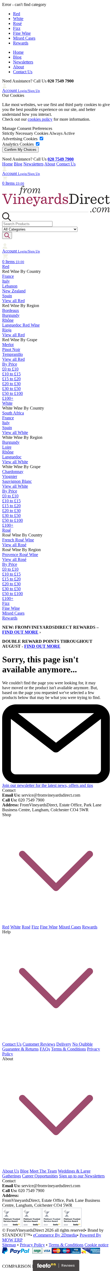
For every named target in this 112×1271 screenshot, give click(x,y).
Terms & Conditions (68, 1049)
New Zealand (14, 291)
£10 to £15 (11, 374)
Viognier (9, 476)
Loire (6, 447)
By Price (9, 364)
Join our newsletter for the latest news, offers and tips (47, 785)
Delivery (63, 1044)
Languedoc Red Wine (21, 325)
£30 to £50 (11, 388)
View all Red (13, 300)
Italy (6, 281)
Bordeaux (10, 310)
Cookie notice (96, 1245)
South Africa (13, 413)
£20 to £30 (11, 383)
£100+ (7, 398)
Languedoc (11, 457)
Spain (7, 295)
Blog (17, 57)
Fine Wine (22, 33)
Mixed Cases (24, 38)
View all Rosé (14, 544)
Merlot (8, 344)
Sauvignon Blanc (17, 481)
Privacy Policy (32, 1245)
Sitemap (9, 1245)
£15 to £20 (11, 378)
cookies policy (40, 119)
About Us (10, 1171)
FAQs (45, 1049)
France (8, 276)
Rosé (17, 23)
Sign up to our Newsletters (82, 1176)
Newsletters (23, 62)
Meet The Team (43, 1171)
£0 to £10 (10, 369)
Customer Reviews (39, 1044)
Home (18, 52)
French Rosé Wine (18, 540)
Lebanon (9, 286)
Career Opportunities (40, 1176)
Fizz (16, 28)
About (18, 67)
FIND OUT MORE (20, 632)
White (18, 18)
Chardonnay (12, 471)
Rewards (20, 43)
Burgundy (11, 315)
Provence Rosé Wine (20, 554)
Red (16, 13)
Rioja (6, 330)
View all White (15, 432)
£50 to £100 (12, 393)
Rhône (8, 320)
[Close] (56, 1256)
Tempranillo (12, 354)
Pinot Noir (11, 349)
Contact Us (22, 71)
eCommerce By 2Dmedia (55, 1235)
